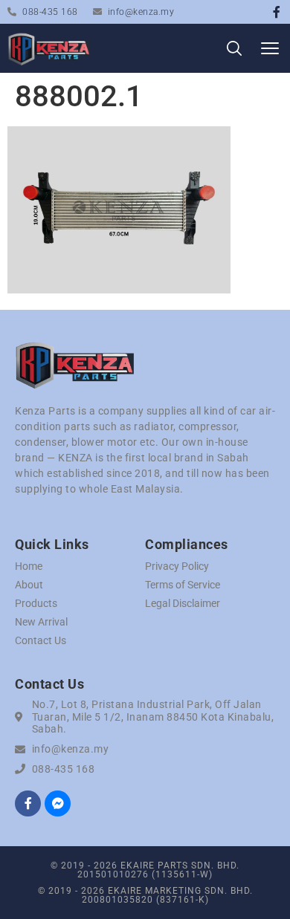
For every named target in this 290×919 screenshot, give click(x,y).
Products (36, 603)
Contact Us (40, 640)
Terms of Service (182, 585)
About (29, 585)
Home (28, 566)
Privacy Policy (177, 566)
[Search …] (234, 51)
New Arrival (41, 622)
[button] (270, 49)
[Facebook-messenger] (58, 803)
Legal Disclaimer (182, 603)
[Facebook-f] (277, 12)
